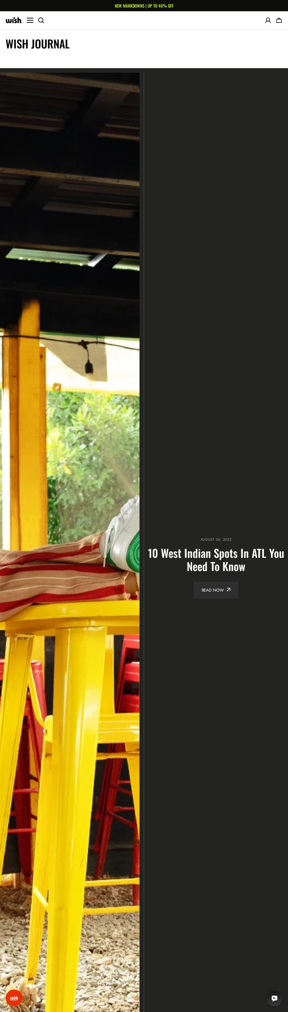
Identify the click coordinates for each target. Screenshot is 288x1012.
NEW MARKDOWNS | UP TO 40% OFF (144, 6)
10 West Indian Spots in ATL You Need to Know (216, 559)
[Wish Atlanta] (14, 20)
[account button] (268, 20)
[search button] (41, 20)
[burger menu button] (30, 20)
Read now (213, 590)
